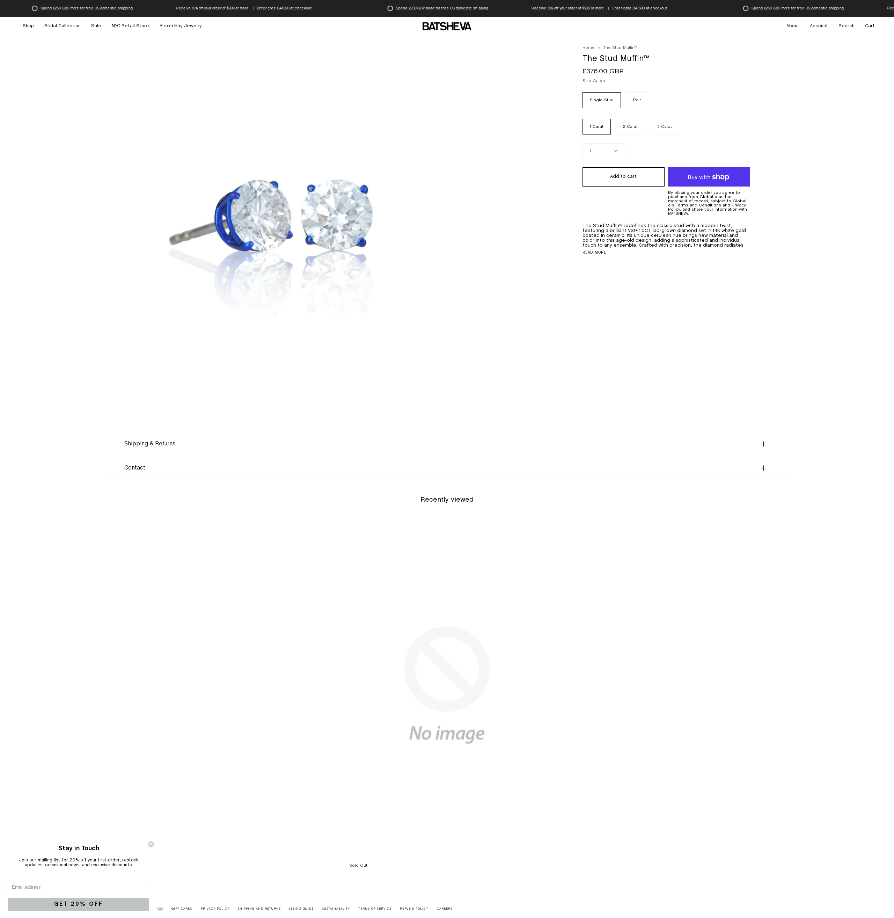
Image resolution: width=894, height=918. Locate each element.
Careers (444, 909)
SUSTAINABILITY (336, 909)
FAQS (159, 909)
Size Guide (593, 81)
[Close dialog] (150, 844)
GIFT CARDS (181, 909)
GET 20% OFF (78, 904)
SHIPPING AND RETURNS (259, 909)
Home (588, 48)
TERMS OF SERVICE (374, 909)
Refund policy (414, 909)
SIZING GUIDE (301, 909)
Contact (134, 468)
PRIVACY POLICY (215, 909)
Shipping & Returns (149, 443)
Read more (594, 253)
